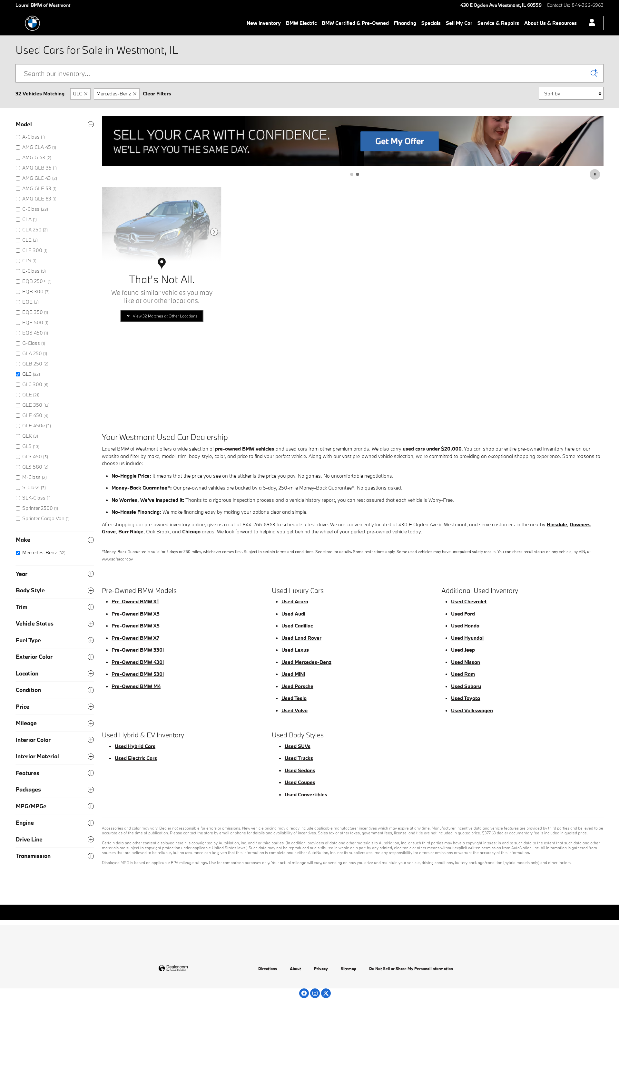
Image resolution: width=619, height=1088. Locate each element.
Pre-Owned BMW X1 (135, 601)
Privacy (321, 968)
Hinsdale (557, 524)
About (295, 968)
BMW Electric (301, 23)
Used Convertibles (306, 794)
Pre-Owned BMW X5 (136, 625)
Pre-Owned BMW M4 (136, 686)
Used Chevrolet (469, 601)
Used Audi (293, 613)
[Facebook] (304, 993)
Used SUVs (297, 746)
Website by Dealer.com (189, 968)
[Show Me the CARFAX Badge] (119, 350)
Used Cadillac (297, 625)
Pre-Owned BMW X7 (135, 638)
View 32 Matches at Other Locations (165, 315)
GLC (77, 93)
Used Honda (465, 625)
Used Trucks (299, 758)
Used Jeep (463, 649)
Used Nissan (465, 662)
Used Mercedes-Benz (306, 662)
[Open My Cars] (590, 23)
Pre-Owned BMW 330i (138, 649)
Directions (267, 968)
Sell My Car (459, 23)
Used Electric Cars (136, 758)
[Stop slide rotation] (595, 174)
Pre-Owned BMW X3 (136, 613)
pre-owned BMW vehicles (244, 448)
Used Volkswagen (472, 710)
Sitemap (348, 968)
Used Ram (463, 674)
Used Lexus (295, 649)
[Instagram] (315, 993)
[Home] (32, 23)
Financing (405, 23)
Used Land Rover (301, 638)
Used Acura (294, 601)
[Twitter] (326, 993)
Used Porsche (297, 686)
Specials (431, 23)
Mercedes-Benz (113, 93)
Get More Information (162, 367)
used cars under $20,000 (432, 448)
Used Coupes (300, 782)
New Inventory (264, 23)
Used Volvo (294, 710)
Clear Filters (157, 93)
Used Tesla (294, 698)
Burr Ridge (130, 531)
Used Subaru (466, 686)
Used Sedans (300, 770)
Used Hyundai (467, 638)
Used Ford (463, 613)
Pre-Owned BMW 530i (138, 674)
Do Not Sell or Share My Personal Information (411, 968)
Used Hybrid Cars (135, 746)
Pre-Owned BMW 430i (138, 662)
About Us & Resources (550, 23)
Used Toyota (465, 698)
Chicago (191, 531)
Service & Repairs (498, 23)
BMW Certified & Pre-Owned (355, 23)
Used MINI (293, 674)
